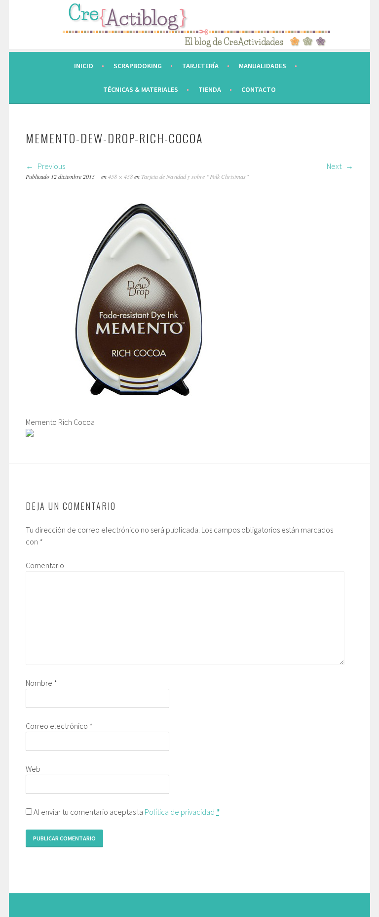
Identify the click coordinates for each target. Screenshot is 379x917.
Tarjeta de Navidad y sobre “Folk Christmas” (195, 176)
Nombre (41, 683)
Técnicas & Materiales (140, 89)
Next (335, 166)
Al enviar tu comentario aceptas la (125, 812)
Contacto (258, 89)
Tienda (209, 89)
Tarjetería (200, 65)
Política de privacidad (180, 812)
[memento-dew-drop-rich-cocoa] (139, 410)
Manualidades (262, 65)
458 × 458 (120, 176)
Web (33, 769)
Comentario (45, 565)
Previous (50, 166)
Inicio (83, 65)
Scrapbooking (138, 65)
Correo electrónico (59, 726)
